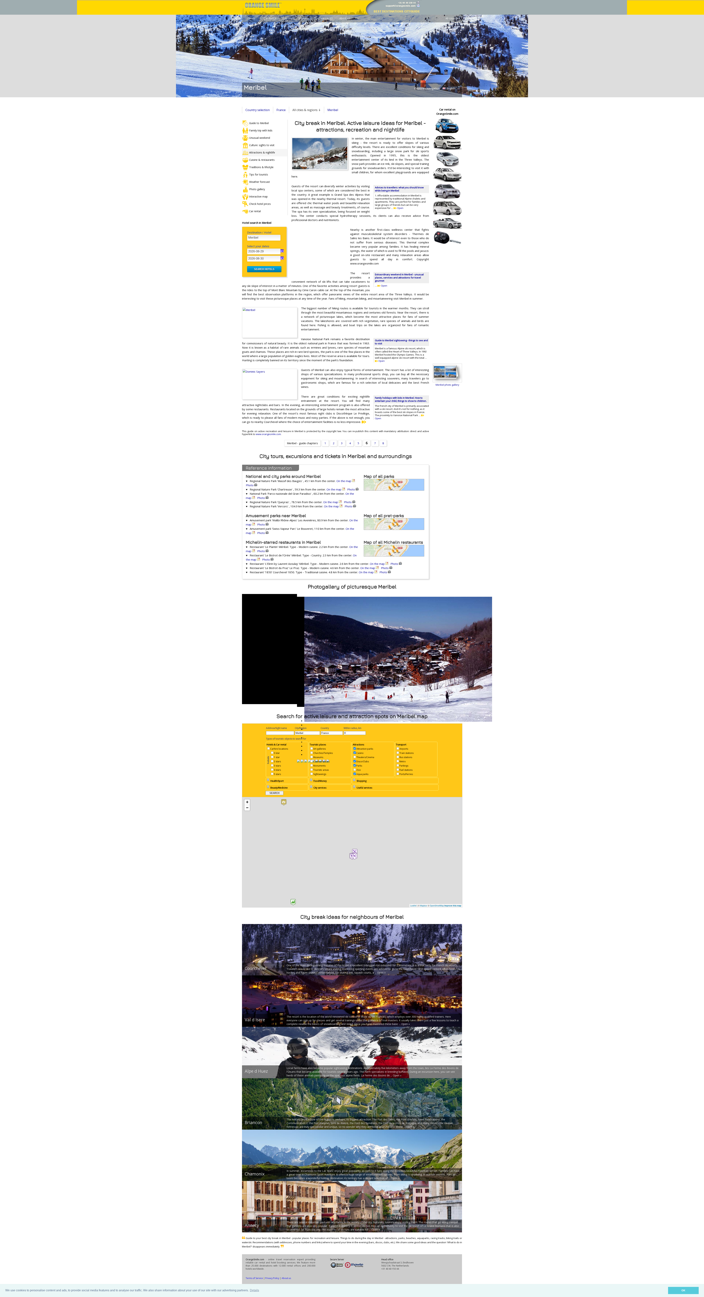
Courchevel (255, 968)
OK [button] (683, 1290)
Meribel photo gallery (447, 384)
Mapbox (423, 905)
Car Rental (270, 18)
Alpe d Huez (256, 1071)
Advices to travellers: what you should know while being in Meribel (399, 189)
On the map (344, 481)
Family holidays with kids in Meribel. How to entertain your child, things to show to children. (401, 399)
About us (286, 1278)
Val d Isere (255, 1020)
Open (400, 208)
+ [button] (247, 802)
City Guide (289, 18)
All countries (452, 18)
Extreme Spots (307, 18)
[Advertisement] (319, 251)
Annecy (252, 1225)
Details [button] (254, 1290)
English (450, 88)
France (281, 110)
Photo (250, 485)
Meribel (332, 110)
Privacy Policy (272, 1278)
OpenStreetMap (437, 905)
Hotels (251, 18)
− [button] (247, 807)
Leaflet (413, 905)
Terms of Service (254, 1278)
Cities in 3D (326, 18)
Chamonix (255, 1174)
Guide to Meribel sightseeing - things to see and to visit (401, 342)
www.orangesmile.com (268, 434)
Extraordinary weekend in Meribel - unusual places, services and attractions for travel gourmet (399, 277)
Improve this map (452, 905)
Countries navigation (427, 88)
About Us (344, 18)
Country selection (257, 110)
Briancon (253, 1122)
